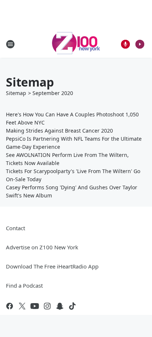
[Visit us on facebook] (9, 306)
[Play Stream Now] (139, 44)
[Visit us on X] (22, 306)
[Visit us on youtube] (34, 306)
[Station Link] (76, 44)
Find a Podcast (24, 285)
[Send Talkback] (125, 44)
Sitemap (16, 92)
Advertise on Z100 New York (42, 247)
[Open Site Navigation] (10, 44)
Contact (15, 228)
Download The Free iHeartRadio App (52, 266)
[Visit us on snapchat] (59, 306)
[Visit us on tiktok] (72, 306)
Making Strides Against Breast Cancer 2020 (59, 130)
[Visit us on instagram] (47, 306)
